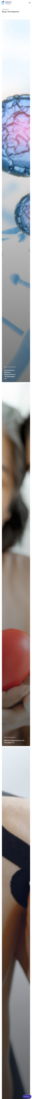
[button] (30, 3)
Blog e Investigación (10, 367)
